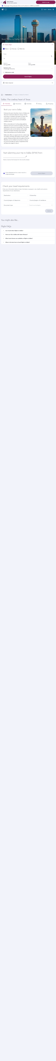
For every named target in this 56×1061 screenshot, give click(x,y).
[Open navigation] (53, 9)
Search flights (41, 173)
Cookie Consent (5, 445)
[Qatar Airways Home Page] (3, 9)
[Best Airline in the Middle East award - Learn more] (4, 433)
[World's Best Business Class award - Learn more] (4, 419)
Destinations (8, 94)
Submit (49, 211)
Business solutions (5, 369)
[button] (29, 231)
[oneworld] (6, 9)
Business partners (5, 374)
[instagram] (16, 401)
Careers (3, 348)
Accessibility (22, 443)
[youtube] (13, 401)
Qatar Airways (4, 342)
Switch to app (45, 2)
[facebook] (3, 401)
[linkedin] (10, 401)
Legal (11, 443)
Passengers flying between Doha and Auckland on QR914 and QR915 (21, 5)
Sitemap (44, 443)
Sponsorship (4, 352)
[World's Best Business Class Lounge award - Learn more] (4, 426)
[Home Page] (2, 95)
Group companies (5, 364)
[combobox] (14, 156)
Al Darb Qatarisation (5, 355)
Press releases (4, 350)
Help (2, 379)
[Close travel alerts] (53, 6)
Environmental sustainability (7, 359)
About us (3, 346)
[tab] (6, 104)
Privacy (16, 443)
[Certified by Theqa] (7, 388)
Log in (45, 9)
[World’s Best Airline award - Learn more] (4, 412)
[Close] (1, 2)
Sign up (49, 9)
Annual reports (4, 357)
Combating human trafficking (34, 443)
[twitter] (6, 401)
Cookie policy (5, 443)
